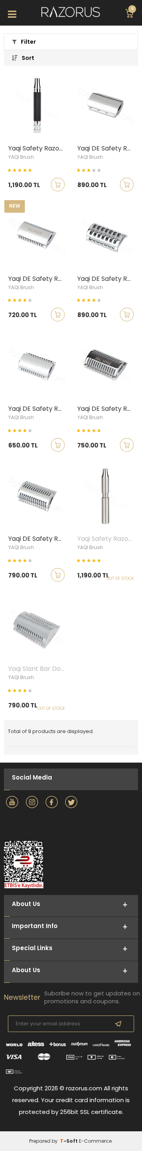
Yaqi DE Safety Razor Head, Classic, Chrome (38, 279)
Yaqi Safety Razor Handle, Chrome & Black (38, 148)
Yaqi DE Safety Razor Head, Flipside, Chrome (38, 409)
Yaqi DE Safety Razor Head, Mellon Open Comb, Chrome (38, 539)
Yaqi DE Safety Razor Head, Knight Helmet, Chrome (107, 279)
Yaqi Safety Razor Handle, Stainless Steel (107, 539)
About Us (26, 970)
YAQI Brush (21, 157)
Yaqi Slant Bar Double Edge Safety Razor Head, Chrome (38, 669)
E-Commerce (95, 1141)
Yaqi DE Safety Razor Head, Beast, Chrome (107, 409)
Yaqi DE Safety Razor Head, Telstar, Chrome (107, 148)
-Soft (69, 1141)
